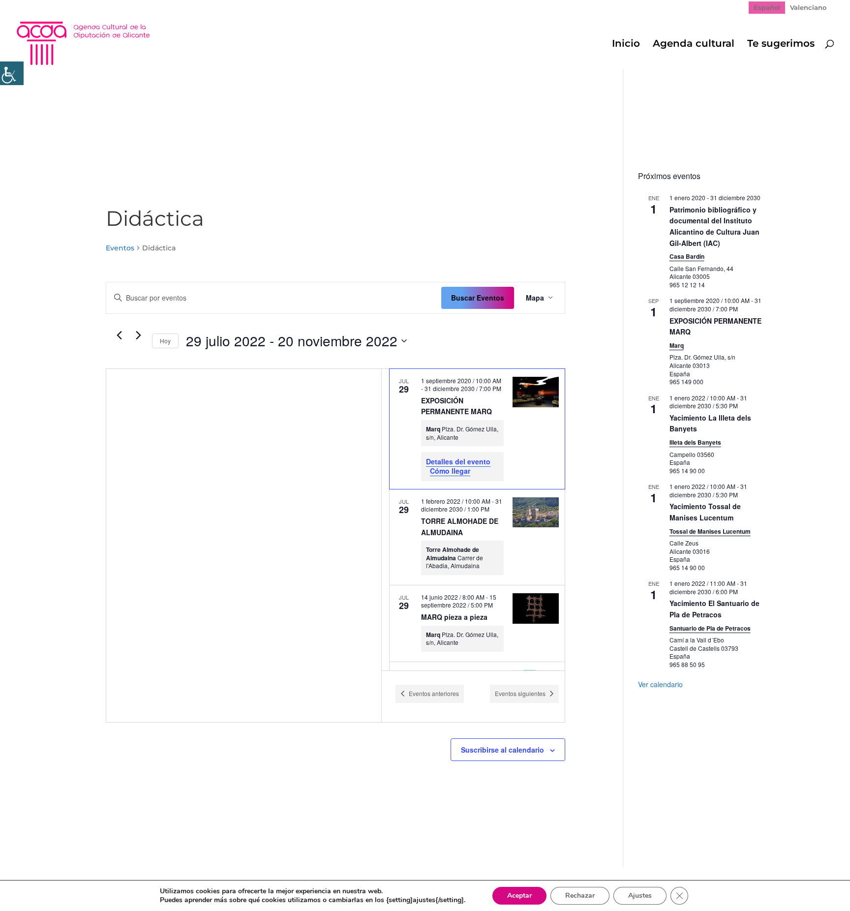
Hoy (165, 340)
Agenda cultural (693, 44)
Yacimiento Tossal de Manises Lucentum (705, 511)
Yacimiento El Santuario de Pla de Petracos (714, 608)
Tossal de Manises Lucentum (710, 531)
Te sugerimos (781, 44)
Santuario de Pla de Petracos (710, 628)
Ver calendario (660, 684)
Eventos (120, 247)
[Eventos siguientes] (139, 335)
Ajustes (640, 895)
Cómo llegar (450, 471)
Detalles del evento (458, 461)
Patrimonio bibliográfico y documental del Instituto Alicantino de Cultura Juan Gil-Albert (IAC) (714, 226)
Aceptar (519, 895)
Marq (676, 345)
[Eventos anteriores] (119, 335)
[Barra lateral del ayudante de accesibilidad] (12, 73)
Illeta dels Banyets (695, 442)
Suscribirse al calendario (502, 750)
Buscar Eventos (477, 298)
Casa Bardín (686, 256)
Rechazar (580, 895)
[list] (473, 519)
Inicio (626, 44)
